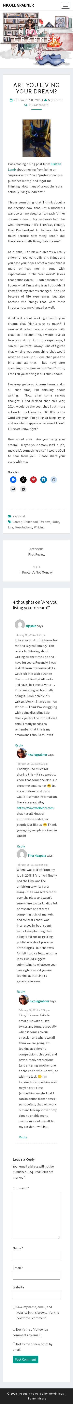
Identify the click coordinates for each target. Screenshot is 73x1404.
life (10, 527)
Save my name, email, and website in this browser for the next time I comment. (37, 1312)
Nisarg (42, 1398)
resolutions (23, 527)
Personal (19, 516)
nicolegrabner (37, 754)
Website (18, 1287)
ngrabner (55, 100)
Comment (21, 1188)
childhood (31, 522)
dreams (45, 522)
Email (18, 1268)
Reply (19, 745)
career (17, 522)
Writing (39, 527)
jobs (56, 522)
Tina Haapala (37, 855)
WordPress (56, 1393)
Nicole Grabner (18, 5)
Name (18, 1248)
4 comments (39, 105)
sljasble (31, 626)
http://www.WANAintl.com (35, 808)
